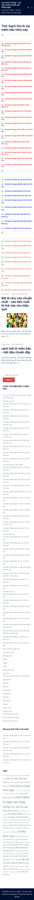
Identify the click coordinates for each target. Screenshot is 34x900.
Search (8, 380)
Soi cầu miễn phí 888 (12, 863)
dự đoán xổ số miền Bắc (18, 817)
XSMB (5, 659)
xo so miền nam (22, 869)
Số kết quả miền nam (10, 721)
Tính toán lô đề (17, 344)
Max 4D (5, 687)
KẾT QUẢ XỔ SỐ (9, 670)
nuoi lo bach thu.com (21, 836)
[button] (28, 7)
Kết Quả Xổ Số (15, 825)
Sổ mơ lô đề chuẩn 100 (19, 294)
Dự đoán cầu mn (9, 591)
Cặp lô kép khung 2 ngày (23, 811)
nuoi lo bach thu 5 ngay (10, 842)
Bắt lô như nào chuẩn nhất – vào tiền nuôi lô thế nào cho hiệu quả (16, 303)
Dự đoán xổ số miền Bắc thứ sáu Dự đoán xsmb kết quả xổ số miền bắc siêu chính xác (17, 820)
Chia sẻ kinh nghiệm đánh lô (9, 775)
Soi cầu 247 (8, 851)
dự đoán (5, 814)
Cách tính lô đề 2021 (18, 793)
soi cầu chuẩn (17, 851)
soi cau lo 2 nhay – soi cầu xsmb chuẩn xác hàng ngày (11, 4)
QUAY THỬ (7, 708)
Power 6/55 (7, 690)
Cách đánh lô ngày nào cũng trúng (16, 802)
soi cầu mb (23, 859)
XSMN (5, 663)
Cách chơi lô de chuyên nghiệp (22, 790)
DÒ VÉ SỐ (6, 701)
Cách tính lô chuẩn (7, 793)
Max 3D (5, 683)
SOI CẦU (6, 697)
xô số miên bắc (12, 872)
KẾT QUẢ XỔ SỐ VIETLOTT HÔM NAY (16, 676)
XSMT (5, 666)
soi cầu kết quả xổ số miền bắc (20, 853)
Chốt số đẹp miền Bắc (13, 782)
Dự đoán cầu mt (8, 534)
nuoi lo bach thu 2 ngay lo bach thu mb (16, 839)
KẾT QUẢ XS (7, 656)
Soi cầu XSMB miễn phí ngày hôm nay (17, 866)
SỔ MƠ (5, 704)
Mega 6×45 (7, 680)
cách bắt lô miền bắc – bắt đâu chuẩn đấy (16, 350)
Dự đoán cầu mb (9, 401)
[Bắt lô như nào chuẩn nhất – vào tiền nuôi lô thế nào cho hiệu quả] (17, 320)
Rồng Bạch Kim (22, 848)
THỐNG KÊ (7, 694)
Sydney (17, 897)
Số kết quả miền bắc (10, 714)
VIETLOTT (6, 673)
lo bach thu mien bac (11, 832)
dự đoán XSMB (15, 814)
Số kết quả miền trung (11, 717)
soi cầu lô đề (13, 859)
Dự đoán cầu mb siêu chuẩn (13, 465)
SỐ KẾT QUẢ (7, 711)
